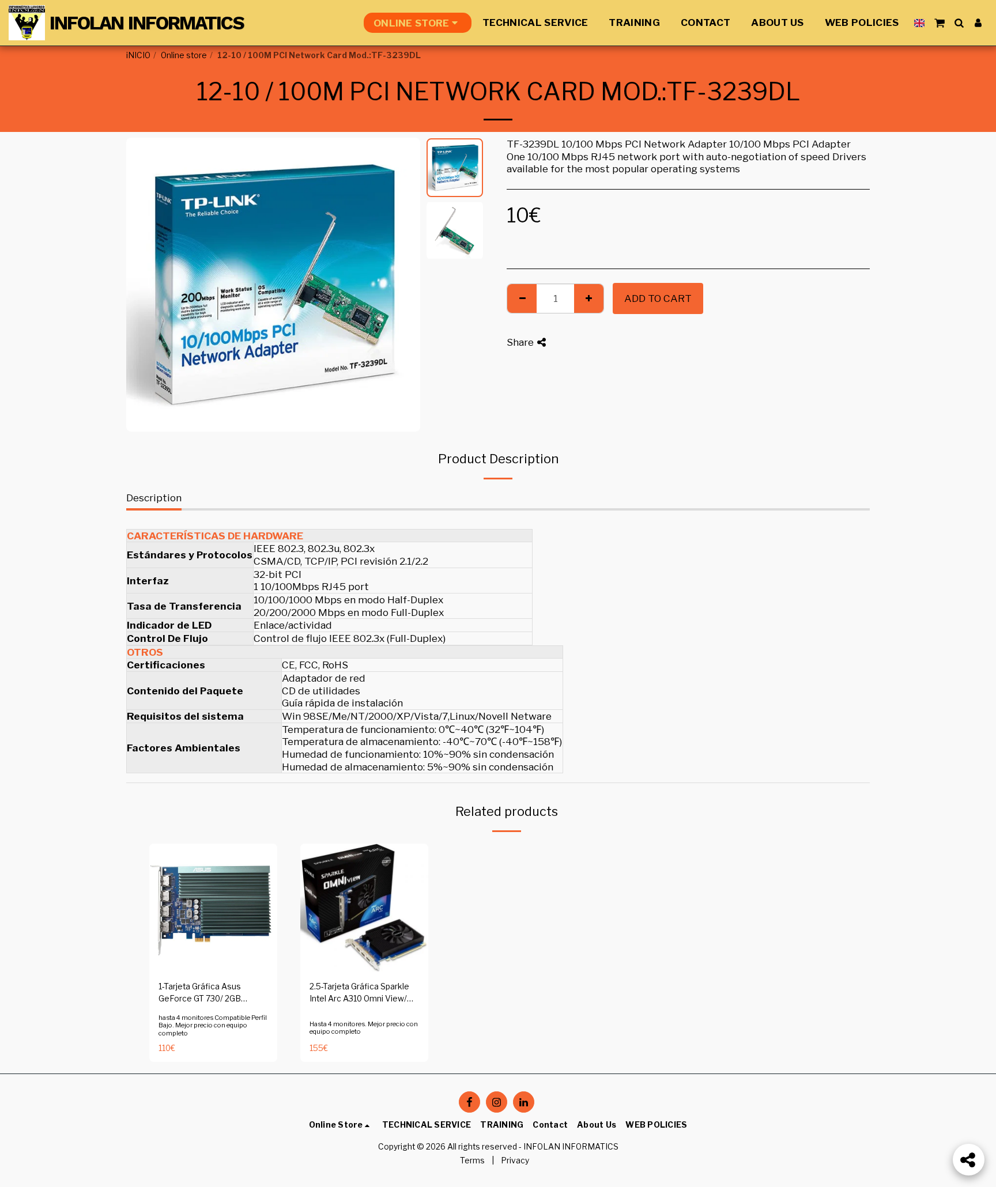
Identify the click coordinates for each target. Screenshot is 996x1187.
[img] (213, 907)
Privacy (515, 1160)
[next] (401, 284)
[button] (939, 22)
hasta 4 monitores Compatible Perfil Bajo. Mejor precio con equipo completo (213, 1026)
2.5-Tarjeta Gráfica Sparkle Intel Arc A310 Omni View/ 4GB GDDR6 (359, 993)
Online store (184, 55)
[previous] (144, 284)
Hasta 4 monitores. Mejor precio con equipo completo (364, 1028)
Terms (472, 1160)
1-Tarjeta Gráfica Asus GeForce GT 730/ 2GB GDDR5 (200, 993)
